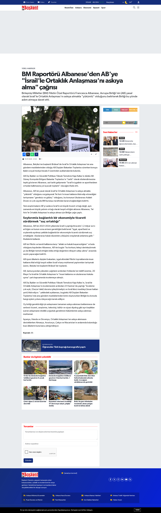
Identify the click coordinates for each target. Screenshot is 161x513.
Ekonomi (87, 8)
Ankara (78, 8)
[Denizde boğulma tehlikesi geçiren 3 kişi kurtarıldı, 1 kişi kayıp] (60, 367)
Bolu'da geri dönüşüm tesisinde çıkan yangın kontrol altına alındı (83, 404)
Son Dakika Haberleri (91, 500)
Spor (103, 8)
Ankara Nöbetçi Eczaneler (35, 495)
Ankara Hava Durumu (63, 495)
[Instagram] (118, 479)
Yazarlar (54, 2)
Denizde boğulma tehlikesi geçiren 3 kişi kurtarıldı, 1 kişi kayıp (60, 378)
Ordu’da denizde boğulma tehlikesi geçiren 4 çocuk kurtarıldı (35, 378)
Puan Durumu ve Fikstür (34, 500)
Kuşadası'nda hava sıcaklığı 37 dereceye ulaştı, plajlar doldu (60, 404)
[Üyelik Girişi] (137, 2)
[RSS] (130, 479)
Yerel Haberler (28, 68)
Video (42, 2)
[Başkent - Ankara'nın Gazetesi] (30, 7)
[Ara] (134, 7)
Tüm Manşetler (60, 500)
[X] (114, 479)
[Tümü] (136, 132)
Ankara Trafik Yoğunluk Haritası (124, 495)
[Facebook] (110, 479)
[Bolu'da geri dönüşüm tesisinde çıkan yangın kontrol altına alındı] (86, 393)
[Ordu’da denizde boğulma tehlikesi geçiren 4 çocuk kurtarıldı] (35, 367)
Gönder (28, 460)
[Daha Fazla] (36, 154)
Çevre (122, 149)
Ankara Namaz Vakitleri (92, 495)
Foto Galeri (30, 2)
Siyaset (96, 8)
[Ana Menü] (138, 7)
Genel (122, 138)
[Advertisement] (80, 60)
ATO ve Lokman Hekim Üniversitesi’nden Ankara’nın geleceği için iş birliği (128, 164)
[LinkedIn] (122, 479)
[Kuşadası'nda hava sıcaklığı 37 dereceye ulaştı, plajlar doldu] (60, 393)
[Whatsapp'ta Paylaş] (32, 154)
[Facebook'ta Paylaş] (24, 154)
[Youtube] (126, 479)
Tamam (137, 509)
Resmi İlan (69, 8)
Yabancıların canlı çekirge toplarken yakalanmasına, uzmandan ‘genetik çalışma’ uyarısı (127, 153)
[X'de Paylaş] (28, 154)
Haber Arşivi (117, 500)
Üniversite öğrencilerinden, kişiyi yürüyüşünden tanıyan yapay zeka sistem (128, 142)
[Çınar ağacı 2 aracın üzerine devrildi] (35, 393)
